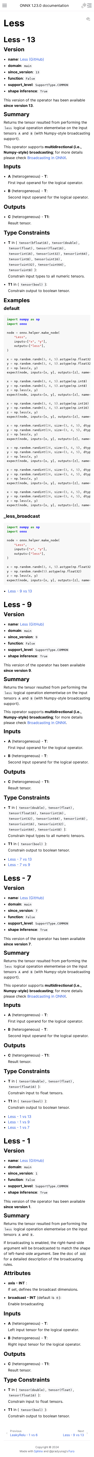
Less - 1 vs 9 (19, 1122)
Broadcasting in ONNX (46, 157)
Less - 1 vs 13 (19, 1116)
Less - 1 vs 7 (18, 1127)
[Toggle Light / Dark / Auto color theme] (84, 5)
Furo (71, 1451)
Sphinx (38, 1451)
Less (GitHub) (32, 59)
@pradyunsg (57, 1451)
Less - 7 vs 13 (20, 859)
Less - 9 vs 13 (20, 591)
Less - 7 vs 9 (19, 864)
